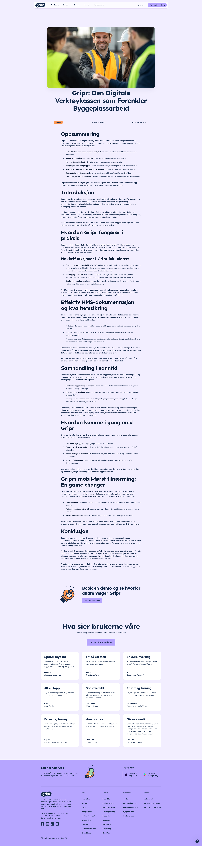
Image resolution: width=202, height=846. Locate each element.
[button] (54, 5)
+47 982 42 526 (54, 816)
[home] (40, 5)
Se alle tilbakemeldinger (101, 642)
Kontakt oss (56, 818)
